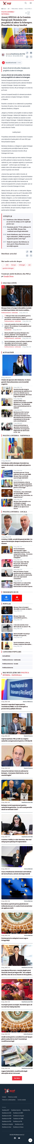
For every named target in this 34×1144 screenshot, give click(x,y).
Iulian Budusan (28, 1034)
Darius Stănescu (28, 701)
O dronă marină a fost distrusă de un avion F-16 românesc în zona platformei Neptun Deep (18, 326)
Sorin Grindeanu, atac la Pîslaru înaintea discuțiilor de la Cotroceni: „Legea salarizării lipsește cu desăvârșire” (18, 343)
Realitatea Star (26, 1110)
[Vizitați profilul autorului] (3, 55)
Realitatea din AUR (6, 1115)
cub (29, 265)
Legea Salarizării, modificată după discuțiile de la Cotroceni (14, 1072)
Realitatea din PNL (17, 1121)
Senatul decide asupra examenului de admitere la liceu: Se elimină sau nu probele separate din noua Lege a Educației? (23, 392)
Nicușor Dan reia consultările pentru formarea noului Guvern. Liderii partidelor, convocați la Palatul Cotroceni (18, 317)
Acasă (4, 8)
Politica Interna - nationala (17, 8)
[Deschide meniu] (31, 3)
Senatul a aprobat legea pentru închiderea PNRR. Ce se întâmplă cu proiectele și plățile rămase (14, 706)
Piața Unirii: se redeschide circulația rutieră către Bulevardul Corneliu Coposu (23, 584)
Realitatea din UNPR (18, 1113)
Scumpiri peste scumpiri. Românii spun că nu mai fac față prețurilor (16, 1006)
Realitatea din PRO (6, 1121)
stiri (7, 265)
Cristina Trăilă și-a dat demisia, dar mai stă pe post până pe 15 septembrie (16, 841)
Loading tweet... (17, 132)
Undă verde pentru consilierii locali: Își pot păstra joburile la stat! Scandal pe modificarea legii (16, 1039)
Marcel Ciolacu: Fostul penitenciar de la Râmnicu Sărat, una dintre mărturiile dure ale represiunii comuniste (23, 575)
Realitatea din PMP (6, 1118)
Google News (8, 276)
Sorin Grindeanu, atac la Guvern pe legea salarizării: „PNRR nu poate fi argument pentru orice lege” (18, 236)
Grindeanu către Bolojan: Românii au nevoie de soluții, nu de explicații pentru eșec (19, 222)
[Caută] (25, 3)
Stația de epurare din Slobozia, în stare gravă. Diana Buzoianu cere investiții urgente (18, 244)
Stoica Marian (28, 869)
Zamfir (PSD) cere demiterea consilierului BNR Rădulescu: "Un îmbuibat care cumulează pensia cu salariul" (23, 404)
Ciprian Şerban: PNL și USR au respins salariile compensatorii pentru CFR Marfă (16, 740)
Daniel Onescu (28, 736)
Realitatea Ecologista (18, 1115)
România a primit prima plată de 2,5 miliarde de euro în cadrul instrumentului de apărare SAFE (16, 906)
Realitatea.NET (5, 1110)
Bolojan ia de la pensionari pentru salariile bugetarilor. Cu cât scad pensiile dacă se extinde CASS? (16, 807)
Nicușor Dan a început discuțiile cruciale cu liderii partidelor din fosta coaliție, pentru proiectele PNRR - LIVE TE (16, 310)
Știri (9, 8)
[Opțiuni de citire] (30, 1140)
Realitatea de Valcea (18, 1127)
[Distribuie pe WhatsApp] (27, 56)
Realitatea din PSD (18, 54)
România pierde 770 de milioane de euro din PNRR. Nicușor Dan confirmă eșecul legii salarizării (19, 229)
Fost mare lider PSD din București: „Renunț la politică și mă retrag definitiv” (21, 564)
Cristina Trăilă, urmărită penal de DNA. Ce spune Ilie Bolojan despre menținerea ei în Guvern (16, 541)
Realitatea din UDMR (18, 1118)
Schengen (22, 265)
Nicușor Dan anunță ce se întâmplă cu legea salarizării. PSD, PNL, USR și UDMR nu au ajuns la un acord (22, 505)
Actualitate (8, 330)
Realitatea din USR (6, 1113)
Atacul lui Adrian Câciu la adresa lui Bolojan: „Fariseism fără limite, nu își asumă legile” (14, 773)
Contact (4, 1097)
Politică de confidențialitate (9, 1099)
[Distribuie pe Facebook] (31, 52)
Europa (13, 265)
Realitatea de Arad (6, 1127)
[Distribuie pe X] (31, 56)
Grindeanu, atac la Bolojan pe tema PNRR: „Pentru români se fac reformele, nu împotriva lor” (23, 494)
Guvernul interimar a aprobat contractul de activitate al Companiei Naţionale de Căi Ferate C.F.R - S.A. (21, 428)
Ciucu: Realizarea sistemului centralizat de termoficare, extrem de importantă (16, 873)
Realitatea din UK (19, 1124)
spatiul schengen (8, 268)
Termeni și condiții (12, 1097)
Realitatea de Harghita (7, 1124)
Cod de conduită (22, 1099)
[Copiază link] (27, 52)
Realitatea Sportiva (16, 1110)
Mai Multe (17, 1078)
